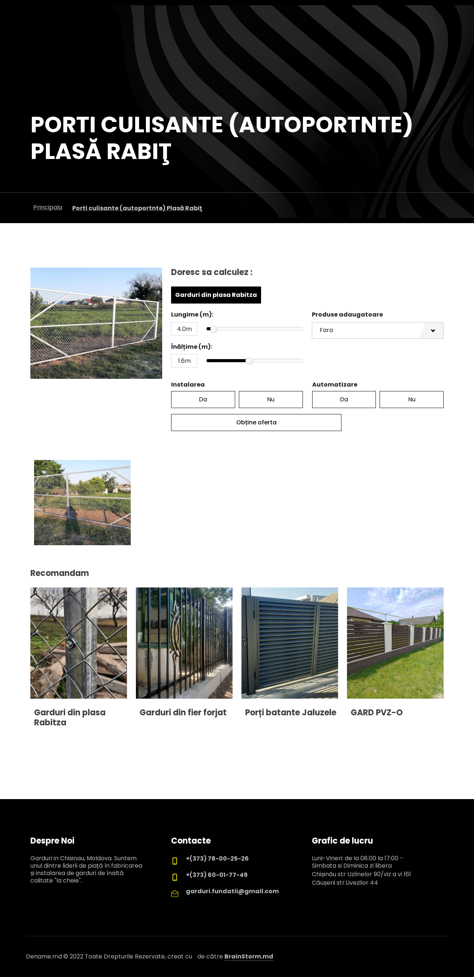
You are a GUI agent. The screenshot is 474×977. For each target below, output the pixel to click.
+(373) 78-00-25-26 (217, 858)
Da (203, 399)
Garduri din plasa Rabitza (216, 295)
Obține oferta (256, 422)
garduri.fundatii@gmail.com (232, 891)
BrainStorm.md (248, 956)
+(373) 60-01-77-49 (217, 875)
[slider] (213, 328)
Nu (270, 399)
